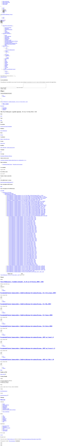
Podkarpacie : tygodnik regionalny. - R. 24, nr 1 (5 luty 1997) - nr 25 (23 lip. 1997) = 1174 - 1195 (23, 200)
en (3, 7)
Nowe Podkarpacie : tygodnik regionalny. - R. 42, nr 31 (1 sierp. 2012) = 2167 (22, 245)
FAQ (5, 30)
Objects (6, 71)
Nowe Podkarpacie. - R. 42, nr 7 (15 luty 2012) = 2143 (10, 274)
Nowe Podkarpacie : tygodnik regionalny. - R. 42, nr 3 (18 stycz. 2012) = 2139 (22, 218)
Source (6, 63)
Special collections (8, 36)
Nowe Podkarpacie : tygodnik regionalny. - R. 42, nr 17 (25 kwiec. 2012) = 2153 (23, 232)
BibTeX (4, 96)
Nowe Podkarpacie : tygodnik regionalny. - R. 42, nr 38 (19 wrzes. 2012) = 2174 (23, 252)
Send (5, 88)
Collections (5, 33)
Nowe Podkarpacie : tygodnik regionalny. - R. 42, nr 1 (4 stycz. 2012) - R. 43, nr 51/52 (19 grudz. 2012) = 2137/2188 (27, 215)
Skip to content (5, 3)
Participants (7, 28)
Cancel (2, 88)
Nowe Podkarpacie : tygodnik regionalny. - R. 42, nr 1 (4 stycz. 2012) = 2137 (22, 216)
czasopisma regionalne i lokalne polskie (7, 160)
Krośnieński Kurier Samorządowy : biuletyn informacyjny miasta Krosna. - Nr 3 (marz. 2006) (26, 315)
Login (4, 12)
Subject (7, 51)
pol (1, 151)
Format (6, 61)
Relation (6, 65)
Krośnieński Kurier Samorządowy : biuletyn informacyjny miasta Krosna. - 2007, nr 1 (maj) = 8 (27, 337)
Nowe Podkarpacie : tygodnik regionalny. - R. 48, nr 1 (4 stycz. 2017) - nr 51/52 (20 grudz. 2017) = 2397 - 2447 (26, 269)
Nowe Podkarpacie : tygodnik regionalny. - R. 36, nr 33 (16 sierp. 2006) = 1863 (22, 281)
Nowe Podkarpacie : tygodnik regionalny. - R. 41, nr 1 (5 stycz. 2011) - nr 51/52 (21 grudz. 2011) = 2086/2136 (26, 214)
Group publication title (11, 49)
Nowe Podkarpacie (3, 130)
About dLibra (7, 32)
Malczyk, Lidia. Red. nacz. (5, 139)
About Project (5, 25)
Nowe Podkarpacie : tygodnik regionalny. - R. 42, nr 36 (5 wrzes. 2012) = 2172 (22, 250)
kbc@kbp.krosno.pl (3, 391)
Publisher (7, 55)
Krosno (1, 134)
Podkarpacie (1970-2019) (7, 192)
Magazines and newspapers (17, 164)
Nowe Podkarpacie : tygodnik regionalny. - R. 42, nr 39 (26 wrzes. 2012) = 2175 (23, 253)
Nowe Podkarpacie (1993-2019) (10, 194)
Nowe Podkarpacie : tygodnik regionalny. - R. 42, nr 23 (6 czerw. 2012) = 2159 (22, 237)
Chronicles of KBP (8, 40)
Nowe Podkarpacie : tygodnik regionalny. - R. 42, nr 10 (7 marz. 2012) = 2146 (22, 225)
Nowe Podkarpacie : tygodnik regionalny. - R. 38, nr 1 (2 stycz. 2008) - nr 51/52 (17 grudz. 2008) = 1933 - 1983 (26, 211)
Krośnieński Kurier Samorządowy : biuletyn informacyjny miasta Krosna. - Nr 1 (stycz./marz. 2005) (28, 293)
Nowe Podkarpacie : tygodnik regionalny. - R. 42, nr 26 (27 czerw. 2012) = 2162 (23, 240)
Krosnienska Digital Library (7, 164)
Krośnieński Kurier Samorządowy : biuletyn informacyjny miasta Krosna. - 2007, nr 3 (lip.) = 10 (27, 359)
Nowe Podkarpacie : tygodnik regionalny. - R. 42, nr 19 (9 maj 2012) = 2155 (22, 234)
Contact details (5, 429)
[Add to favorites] (0, 98)
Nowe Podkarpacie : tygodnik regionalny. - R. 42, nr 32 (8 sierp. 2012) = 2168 (22, 246)
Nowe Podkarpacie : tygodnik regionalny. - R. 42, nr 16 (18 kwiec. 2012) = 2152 (23, 231)
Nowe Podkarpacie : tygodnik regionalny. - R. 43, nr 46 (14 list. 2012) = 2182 (22, 260)
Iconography (7, 37)
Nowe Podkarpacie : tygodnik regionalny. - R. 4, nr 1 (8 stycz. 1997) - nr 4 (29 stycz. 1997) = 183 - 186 (24, 199)
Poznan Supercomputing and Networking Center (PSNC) (31, 439)
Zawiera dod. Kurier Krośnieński (6, 126)
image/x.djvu (2, 143)
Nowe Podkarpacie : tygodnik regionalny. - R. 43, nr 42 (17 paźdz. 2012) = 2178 (23, 256)
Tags (5, 68)
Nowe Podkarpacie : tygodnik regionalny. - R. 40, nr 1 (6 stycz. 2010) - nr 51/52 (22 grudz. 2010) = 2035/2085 (26, 213)
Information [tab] (5, 108)
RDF (1, 186)
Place (8, 57)
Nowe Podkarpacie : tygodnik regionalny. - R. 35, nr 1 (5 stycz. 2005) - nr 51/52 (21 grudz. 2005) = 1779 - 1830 (26, 208)
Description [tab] (5, 107)
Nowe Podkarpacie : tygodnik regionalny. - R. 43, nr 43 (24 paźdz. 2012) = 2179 (23, 257)
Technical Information (8, 29)
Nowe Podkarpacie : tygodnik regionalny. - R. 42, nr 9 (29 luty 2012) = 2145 (22, 224)
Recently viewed (7, 69)
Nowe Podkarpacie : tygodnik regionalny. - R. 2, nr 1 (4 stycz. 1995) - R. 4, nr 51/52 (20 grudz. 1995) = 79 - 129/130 (27, 197)
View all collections (6, 411)
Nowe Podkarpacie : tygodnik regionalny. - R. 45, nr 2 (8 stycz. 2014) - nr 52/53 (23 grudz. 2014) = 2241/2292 (26, 266)
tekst (1, 120)
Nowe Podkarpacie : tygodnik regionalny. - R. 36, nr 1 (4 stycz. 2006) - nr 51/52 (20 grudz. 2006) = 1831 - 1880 (26, 209)
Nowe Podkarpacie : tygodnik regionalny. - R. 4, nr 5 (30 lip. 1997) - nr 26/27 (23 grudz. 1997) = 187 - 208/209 (26, 201)
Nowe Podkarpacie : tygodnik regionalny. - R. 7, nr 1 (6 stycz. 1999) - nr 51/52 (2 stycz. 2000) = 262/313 (25, 203)
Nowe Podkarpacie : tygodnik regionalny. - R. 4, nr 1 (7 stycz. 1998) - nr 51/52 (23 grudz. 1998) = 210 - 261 (25, 202)
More (1, 370)
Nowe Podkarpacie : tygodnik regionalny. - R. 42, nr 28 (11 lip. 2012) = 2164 (22, 242)
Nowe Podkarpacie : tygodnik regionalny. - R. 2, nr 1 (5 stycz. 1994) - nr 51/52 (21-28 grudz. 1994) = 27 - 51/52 (26, 196)
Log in (1, 434)
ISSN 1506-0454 (3, 147)
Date (5, 59)
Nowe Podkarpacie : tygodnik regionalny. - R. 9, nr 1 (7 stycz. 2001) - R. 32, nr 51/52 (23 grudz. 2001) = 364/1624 (26, 205)
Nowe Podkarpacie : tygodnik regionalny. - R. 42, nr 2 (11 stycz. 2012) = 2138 (22, 217)
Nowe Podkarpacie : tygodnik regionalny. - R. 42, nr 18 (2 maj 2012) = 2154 (22, 233)
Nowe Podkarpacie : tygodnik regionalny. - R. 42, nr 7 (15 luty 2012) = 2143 (22, 222)
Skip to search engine (6, 2)
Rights (6, 66)
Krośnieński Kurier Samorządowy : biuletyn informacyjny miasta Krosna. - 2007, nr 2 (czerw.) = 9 (27, 348)
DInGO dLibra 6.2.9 (11, 439)
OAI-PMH (2, 190)
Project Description (8, 27)
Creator (6, 50)
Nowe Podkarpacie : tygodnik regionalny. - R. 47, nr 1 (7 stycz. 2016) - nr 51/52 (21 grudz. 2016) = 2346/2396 (26, 268)
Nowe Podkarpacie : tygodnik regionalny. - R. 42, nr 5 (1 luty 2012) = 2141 (22, 220)
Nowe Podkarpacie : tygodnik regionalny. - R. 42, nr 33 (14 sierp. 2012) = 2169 (22, 247)
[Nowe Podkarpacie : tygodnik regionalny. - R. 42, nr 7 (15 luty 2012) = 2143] (14, 101)
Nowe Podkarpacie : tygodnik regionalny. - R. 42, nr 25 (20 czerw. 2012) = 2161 (23, 239)
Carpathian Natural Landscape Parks (11, 43)
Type (5, 60)
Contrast (4, 20)
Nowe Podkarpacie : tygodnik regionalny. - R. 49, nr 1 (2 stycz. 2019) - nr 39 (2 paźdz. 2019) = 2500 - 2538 (25, 271)
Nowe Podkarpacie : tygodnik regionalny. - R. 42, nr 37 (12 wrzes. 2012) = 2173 (23, 251)
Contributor (7, 58)
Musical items (7, 38)
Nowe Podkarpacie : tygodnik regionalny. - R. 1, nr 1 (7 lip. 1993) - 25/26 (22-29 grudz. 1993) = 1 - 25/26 (25, 195)
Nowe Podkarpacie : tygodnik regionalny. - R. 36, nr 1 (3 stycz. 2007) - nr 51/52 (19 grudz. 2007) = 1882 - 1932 (26, 210)
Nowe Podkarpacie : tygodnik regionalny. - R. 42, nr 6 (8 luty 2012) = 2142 (22, 221)
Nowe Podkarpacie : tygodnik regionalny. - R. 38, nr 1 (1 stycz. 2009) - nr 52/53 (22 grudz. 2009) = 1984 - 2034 (26, 212)
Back (1, 22)
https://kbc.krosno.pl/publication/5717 (6, 182)
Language (6, 64)
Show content (6, 103)
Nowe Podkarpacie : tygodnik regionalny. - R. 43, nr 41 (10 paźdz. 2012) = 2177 (23, 255)
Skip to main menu (6, 1)
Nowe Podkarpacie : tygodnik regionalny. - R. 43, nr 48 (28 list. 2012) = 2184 (22, 262)
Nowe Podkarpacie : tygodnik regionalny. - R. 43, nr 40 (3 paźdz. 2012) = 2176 (22, 254)
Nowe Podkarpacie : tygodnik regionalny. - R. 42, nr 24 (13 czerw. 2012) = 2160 (23, 238)
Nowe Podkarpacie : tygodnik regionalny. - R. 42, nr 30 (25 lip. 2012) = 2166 (22, 244)
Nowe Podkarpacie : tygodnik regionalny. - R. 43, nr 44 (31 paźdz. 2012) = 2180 (23, 258)
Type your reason (20, 87)
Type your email (3, 87)
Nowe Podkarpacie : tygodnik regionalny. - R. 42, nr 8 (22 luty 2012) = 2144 (22, 223)
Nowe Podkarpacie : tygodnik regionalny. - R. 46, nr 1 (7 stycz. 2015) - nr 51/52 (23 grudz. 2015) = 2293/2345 (26, 267)
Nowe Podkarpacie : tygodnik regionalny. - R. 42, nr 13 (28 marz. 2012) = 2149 (22, 228)
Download (2, 105)
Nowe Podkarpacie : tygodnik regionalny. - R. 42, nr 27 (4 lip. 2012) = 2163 (22, 241)
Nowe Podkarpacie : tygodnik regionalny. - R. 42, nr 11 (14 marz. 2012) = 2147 (22, 226)
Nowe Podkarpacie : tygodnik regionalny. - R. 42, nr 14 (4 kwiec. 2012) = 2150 (22, 229)
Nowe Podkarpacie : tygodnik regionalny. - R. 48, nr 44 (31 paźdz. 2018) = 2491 (20, 270)
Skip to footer (5, 4)
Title (7, 47)
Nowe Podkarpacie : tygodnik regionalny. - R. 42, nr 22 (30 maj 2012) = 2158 (22, 236)
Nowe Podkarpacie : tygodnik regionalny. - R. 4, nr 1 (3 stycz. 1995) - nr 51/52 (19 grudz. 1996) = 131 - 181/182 (26, 198)
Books (6, 35)
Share (6, 10)
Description (7, 54)
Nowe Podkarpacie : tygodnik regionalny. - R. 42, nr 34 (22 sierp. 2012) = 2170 (22, 248)
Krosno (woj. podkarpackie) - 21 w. (20, 160)
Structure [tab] (4, 109)
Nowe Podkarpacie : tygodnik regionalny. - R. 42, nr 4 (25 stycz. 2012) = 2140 (22, 219)
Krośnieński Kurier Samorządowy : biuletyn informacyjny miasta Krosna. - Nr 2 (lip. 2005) (25, 304)
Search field (2, 75)
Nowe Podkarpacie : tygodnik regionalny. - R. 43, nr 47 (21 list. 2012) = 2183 (22, 261)
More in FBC (2, 374)
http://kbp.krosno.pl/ (3, 395)
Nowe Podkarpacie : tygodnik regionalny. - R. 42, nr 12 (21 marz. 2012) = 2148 (22, 227)
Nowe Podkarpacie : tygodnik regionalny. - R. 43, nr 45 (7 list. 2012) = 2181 (22, 259)
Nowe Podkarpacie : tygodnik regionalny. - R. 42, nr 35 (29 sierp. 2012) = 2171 (22, 249)
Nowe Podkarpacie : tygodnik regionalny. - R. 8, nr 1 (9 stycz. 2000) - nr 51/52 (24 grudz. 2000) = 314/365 (25, 204)
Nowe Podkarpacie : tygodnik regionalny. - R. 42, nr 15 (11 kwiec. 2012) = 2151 (23, 230)
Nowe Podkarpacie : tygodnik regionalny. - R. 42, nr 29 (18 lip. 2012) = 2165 (22, 243)
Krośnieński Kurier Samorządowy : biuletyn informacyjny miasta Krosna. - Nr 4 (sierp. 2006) (26, 326)
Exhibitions (7, 39)
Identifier (6, 62)
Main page (2, 399)
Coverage (6, 67)
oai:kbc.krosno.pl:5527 (11, 147)
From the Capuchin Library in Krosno (11, 41)
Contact (6, 31)
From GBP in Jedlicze (8, 42)
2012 (1, 116)
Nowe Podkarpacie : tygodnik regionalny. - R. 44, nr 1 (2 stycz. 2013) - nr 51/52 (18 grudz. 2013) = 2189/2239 (26, 265)
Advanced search (3, 76)
